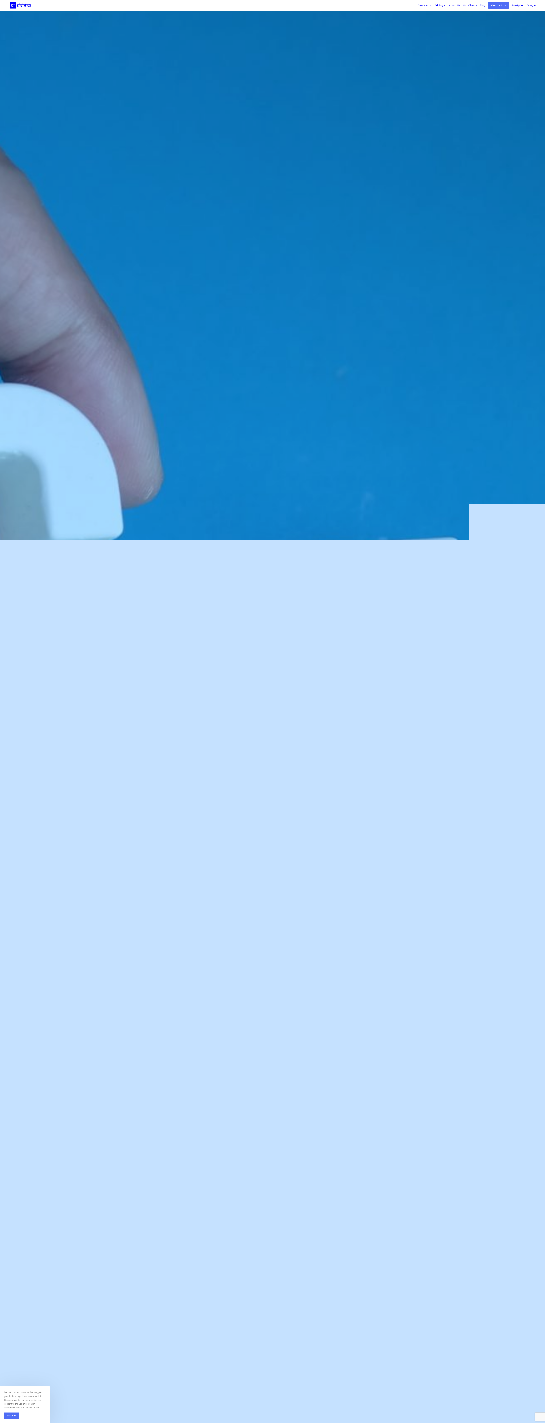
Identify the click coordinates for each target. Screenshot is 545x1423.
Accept (11, 1415)
